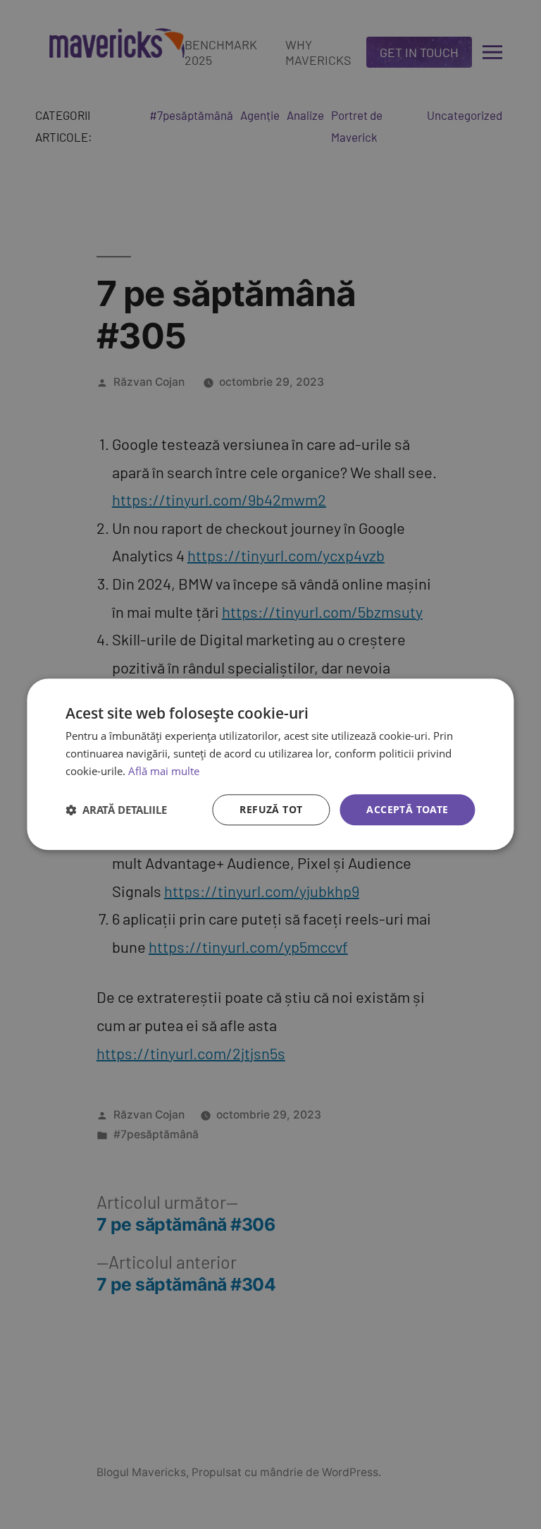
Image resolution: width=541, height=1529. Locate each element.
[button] (116, 809)
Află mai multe (163, 771)
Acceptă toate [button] (407, 809)
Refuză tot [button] (271, 809)
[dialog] (270, 764)
